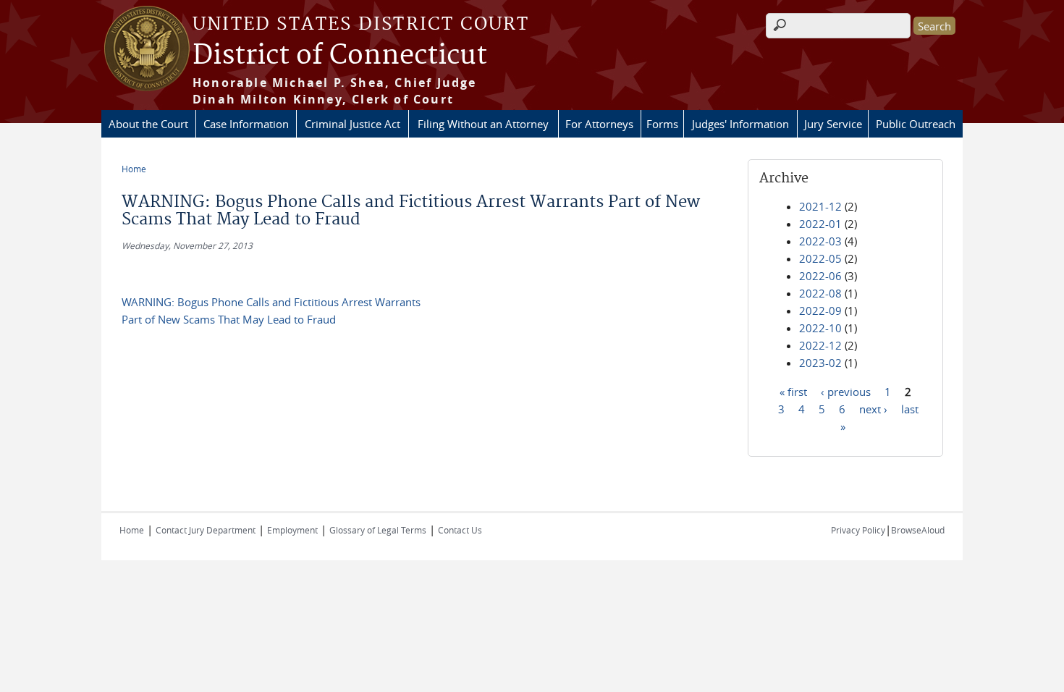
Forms (662, 124)
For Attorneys (599, 124)
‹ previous (846, 391)
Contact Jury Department (206, 530)
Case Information (246, 124)
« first (793, 391)
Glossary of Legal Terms (377, 530)
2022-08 (820, 293)
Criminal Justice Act (352, 124)
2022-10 (820, 328)
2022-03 (820, 241)
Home (134, 168)
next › (873, 408)
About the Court (148, 124)
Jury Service (833, 124)
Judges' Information (740, 124)
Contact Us (460, 530)
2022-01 (820, 223)
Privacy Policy (858, 530)
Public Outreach (915, 124)
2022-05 (820, 258)
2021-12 (820, 206)
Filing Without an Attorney (483, 124)
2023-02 (820, 362)
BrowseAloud (918, 530)
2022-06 (820, 276)
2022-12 (820, 345)
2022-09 (820, 310)
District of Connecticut (340, 55)
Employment (292, 530)
